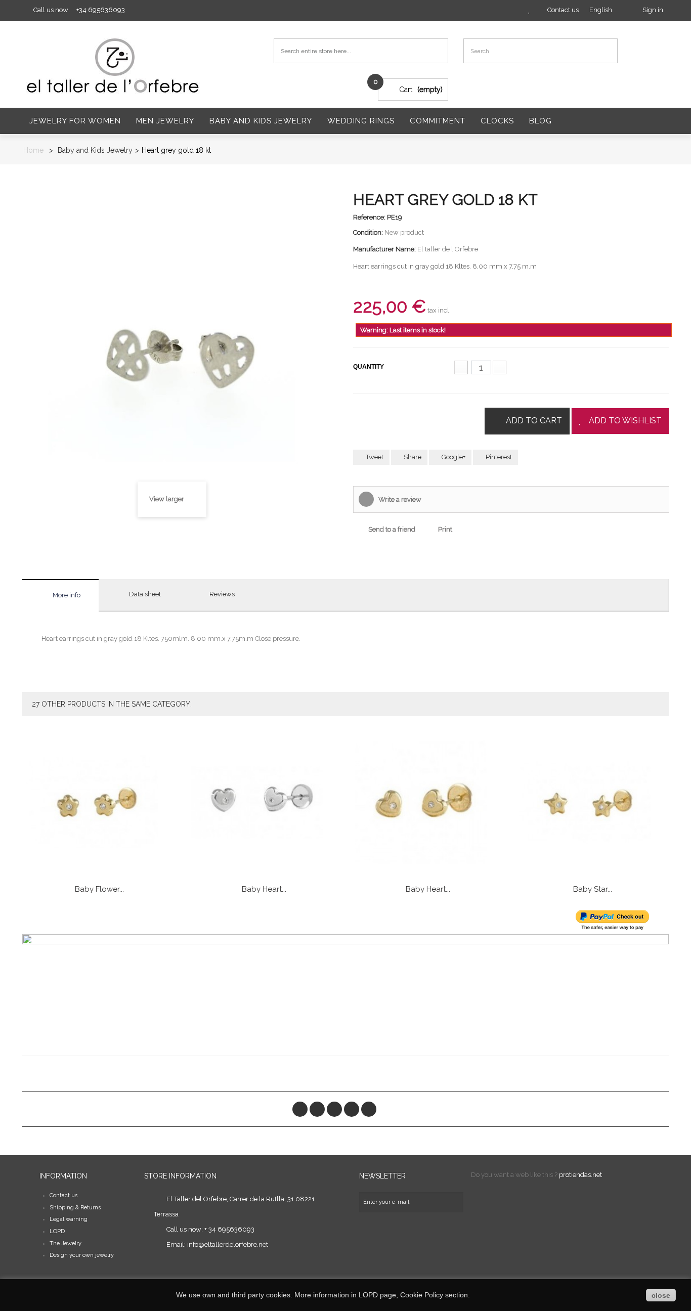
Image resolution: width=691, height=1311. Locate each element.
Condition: (368, 232)
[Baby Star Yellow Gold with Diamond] (592, 802)
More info (66, 595)
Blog (540, 120)
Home (33, 150)
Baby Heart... (264, 889)
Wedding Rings (361, 120)
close (661, 1295)
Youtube (351, 1109)
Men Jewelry (165, 120)
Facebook (300, 1109)
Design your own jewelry (82, 1255)
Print (445, 529)
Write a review (399, 499)
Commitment (437, 120)
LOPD (57, 1231)
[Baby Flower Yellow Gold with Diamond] (99, 802)
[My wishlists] (529, 10)
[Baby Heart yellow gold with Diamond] (428, 802)
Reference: (369, 217)
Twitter (317, 1109)
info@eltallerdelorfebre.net (227, 1244)
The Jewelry (65, 1243)
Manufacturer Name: (384, 249)
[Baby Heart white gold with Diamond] (264, 802)
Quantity (368, 366)
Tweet (373, 457)
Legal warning (69, 1219)
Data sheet (145, 594)
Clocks (497, 120)
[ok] (453, 1202)
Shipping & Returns (75, 1207)
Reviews (222, 594)
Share (411, 457)
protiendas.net (580, 1174)
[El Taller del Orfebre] (115, 65)
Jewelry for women (75, 120)
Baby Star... (592, 889)
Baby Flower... (99, 889)
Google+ (452, 457)
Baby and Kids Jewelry (260, 120)
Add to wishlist (625, 420)
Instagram (368, 1109)
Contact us (63, 1195)
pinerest (334, 1109)
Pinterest (498, 457)
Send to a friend (391, 529)
